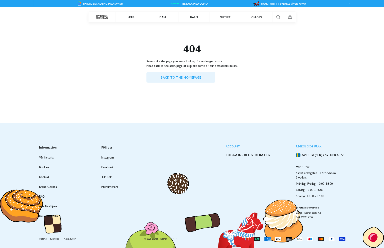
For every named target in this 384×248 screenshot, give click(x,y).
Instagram (107, 157)
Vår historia (46, 157)
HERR (131, 17)
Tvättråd (43, 239)
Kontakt (44, 177)
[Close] (348, 3)
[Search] (278, 17)
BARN (194, 17)
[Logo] (102, 17)
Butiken (44, 167)
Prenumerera (109, 187)
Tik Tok (106, 177)
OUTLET (225, 17)
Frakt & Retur (69, 239)
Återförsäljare (48, 206)
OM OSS (256, 17)
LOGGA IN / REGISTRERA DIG (248, 155)
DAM (163, 17)
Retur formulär (48, 216)
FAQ (42, 196)
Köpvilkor (54, 239)
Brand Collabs (48, 187)
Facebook (107, 167)
